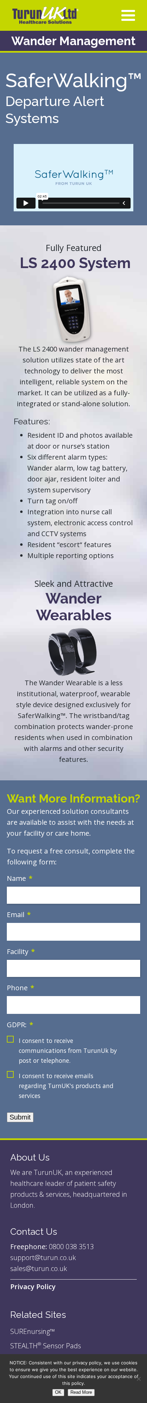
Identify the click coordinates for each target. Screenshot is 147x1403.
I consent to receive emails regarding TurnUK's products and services (66, 1086)
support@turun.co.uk (44, 1257)
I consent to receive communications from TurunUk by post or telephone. (68, 1050)
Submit (20, 1117)
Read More (81, 1392)
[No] (138, 1378)
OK (58, 1392)
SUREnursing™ (32, 1331)
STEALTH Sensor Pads (45, 1345)
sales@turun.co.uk (38, 1268)
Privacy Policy (33, 1286)
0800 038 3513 (71, 1246)
